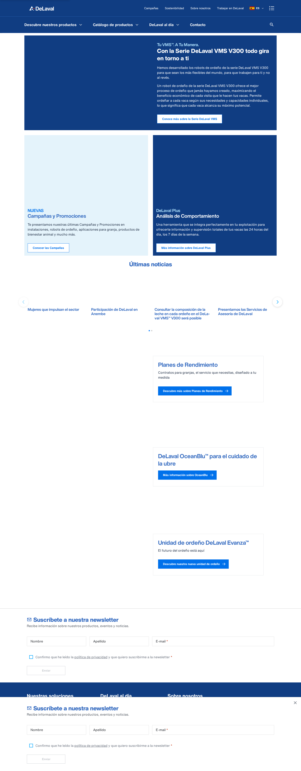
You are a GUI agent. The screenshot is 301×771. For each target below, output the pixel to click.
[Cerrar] (295, 702)
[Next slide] (277, 302)
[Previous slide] (23, 302)
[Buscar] (272, 25)
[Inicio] (41, 8)
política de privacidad (91, 745)
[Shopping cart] (272, 8)
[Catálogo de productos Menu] (137, 24)
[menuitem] (53, 24)
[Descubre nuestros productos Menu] (81, 24)
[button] (149, 330)
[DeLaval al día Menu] (178, 24)
